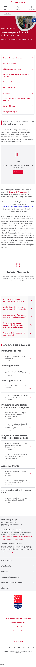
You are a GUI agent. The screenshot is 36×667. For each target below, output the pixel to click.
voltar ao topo (18, 641)
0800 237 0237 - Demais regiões (13, 539)
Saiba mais (18, 172)
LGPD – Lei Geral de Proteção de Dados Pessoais (18, 618)
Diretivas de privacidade (18, 622)
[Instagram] (24, 647)
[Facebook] (9, 647)
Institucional (7, 14)
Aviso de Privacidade (18, 626)
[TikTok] (28, 647)
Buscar (18, 9)
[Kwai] (33, 647)
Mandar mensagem (9, 552)
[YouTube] (14, 647)
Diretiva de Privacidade (18, 192)
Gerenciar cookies (18, 631)
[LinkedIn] (19, 647)
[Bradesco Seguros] (18, 2)
